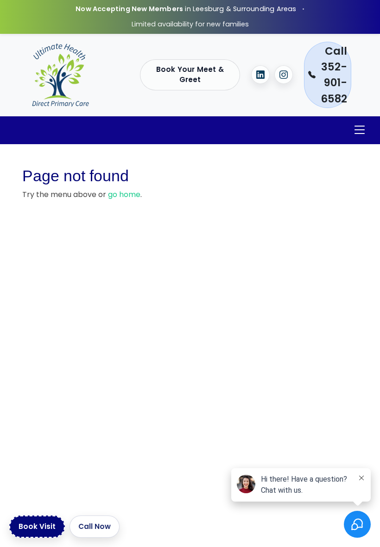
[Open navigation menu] (359, 130)
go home (124, 194)
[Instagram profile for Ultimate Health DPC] (283, 74)
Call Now (94, 526)
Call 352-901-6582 (334, 75)
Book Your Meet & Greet (190, 74)
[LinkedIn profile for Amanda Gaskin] (260, 74)
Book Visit (37, 526)
